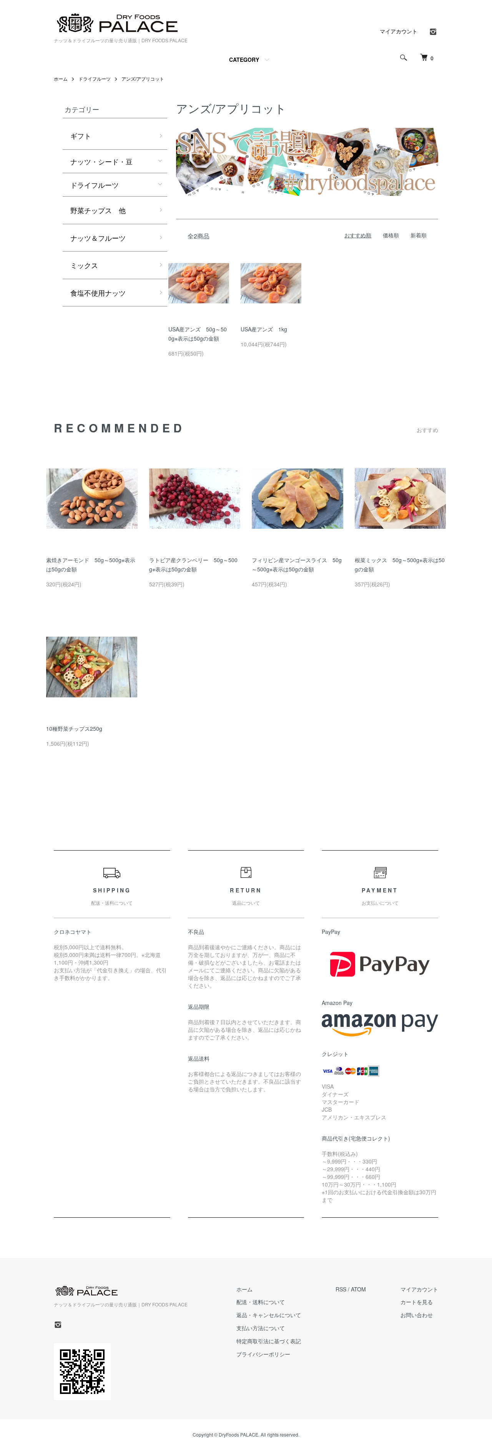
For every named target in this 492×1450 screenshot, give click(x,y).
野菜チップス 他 (98, 210)
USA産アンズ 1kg (264, 329)
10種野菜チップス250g (74, 728)
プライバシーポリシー (263, 1354)
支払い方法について (260, 1328)
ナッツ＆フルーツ (98, 238)
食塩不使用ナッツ (98, 293)
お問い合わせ (417, 1315)
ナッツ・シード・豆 (101, 161)
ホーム (61, 78)
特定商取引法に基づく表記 (268, 1341)
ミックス (84, 265)
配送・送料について (260, 1302)
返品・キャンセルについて (268, 1315)
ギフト (80, 136)
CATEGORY (244, 59)
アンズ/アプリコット (142, 78)
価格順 (391, 235)
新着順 (419, 235)
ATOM (358, 1289)
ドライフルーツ (94, 78)
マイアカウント (398, 31)
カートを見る (417, 1302)
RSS (341, 1289)
